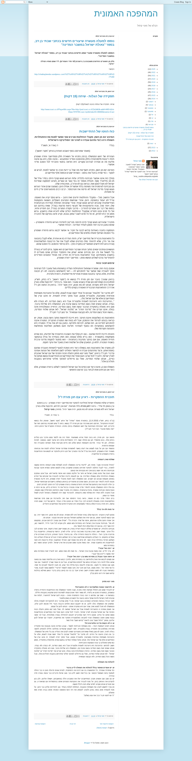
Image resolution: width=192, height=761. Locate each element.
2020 (153, 79)
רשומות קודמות (40, 724)
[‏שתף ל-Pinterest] (66, 84)
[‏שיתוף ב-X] (71, 84)
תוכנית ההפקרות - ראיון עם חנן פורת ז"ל (86, 397)
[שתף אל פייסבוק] (69, 84)
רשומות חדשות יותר (107, 724)
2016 (153, 92)
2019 (153, 82)
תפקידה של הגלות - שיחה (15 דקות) (89, 96)
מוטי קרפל (138, 161)
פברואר (150, 125)
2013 (153, 148)
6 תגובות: (85, 384)
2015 (153, 95)
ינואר (151, 143)
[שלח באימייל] (77, 84)
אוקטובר (150, 108)
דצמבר (150, 102)
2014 (153, 99)
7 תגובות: (85, 716)
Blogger (87, 743)
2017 (153, 89)
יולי (152, 115)
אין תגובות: (85, 84)
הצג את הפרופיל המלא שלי (148, 180)
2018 (153, 86)
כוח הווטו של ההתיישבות (96, 131)
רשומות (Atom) (102, 728)
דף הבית (73, 724)
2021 (153, 76)
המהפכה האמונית (126, 13)
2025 (153, 69)
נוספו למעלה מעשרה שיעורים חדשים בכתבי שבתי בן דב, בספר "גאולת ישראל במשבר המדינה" (74, 42)
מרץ (151, 121)
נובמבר (150, 105)
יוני (152, 118)
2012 (153, 151)
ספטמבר (150, 111)
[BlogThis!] (74, 84)
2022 (153, 72)
